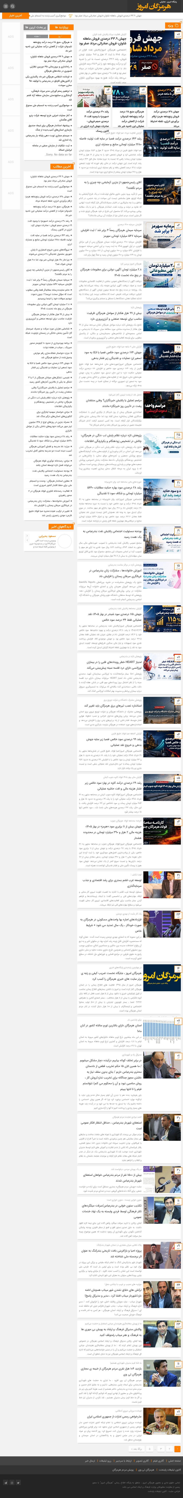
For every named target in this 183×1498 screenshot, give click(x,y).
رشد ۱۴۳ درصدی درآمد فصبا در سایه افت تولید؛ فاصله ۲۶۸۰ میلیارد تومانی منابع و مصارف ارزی (48, 240)
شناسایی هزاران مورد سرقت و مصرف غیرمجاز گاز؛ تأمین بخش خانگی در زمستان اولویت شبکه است (48, 333)
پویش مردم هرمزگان (123, 1470)
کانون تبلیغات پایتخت (170, 1470)
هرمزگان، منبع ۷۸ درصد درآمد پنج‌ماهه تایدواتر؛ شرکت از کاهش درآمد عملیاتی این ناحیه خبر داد (48, 46)
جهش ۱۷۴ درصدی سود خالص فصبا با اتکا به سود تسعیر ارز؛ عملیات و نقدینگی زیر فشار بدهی (49, 367)
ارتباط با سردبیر (124, 1461)
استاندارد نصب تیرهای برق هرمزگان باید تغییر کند (113, 705)
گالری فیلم (158, 1461)
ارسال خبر (90, 1461)
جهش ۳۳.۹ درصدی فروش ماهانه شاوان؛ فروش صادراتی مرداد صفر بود (102, 41)
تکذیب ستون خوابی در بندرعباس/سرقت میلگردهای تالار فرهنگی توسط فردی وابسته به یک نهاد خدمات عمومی (112, 1211)
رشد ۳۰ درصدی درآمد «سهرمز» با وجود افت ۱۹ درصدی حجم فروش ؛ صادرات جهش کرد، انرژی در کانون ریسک (95, 121)
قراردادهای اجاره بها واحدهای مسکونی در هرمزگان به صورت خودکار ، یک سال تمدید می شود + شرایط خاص (111, 925)
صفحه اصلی (174, 1461)
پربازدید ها (61, 27)
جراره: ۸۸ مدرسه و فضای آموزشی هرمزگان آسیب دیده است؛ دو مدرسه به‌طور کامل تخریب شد (49, 451)
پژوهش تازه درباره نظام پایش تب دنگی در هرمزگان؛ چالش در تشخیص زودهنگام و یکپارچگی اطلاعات (50, 402)
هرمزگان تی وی (146, 1470)
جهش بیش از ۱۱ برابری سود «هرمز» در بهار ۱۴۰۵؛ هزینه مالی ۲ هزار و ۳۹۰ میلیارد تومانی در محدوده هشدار (112, 832)
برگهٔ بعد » (136, 1449)
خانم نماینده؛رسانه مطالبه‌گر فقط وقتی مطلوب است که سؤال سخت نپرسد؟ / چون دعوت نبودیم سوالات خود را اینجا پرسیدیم (49, 294)
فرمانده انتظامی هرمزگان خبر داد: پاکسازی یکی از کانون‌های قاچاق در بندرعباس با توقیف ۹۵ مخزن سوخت (49, 81)
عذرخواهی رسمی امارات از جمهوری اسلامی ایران (114, 1416)
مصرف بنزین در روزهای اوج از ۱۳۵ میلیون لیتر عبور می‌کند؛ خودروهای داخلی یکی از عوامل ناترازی (49, 426)
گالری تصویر (142, 1461)
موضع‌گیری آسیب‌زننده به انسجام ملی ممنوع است (96, 16)
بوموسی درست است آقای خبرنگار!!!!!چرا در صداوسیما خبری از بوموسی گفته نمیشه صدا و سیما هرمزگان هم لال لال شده (43, 545)
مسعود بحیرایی (47, 536)
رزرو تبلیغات (105, 1461)
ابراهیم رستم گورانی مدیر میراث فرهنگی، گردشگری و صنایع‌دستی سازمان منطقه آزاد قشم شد (49, 95)
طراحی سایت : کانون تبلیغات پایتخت (164, 1491)
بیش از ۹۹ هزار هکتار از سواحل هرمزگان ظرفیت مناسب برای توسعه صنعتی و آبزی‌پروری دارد (49, 319)
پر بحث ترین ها (35, 27)
